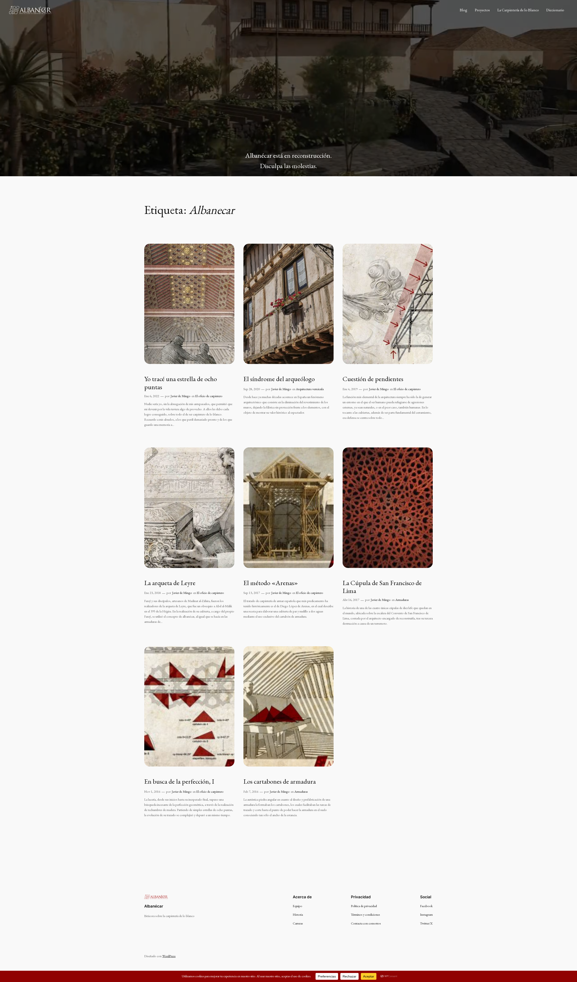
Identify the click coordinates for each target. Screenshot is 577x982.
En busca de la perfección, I (179, 781)
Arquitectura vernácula (310, 389)
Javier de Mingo (180, 396)
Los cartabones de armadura (279, 781)
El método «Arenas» (270, 583)
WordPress (169, 956)
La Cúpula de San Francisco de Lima (382, 587)
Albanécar (153, 906)
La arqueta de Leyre (169, 583)
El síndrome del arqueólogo (279, 379)
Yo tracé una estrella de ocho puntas (180, 383)
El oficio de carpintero (208, 396)
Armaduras (402, 600)
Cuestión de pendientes (373, 379)
